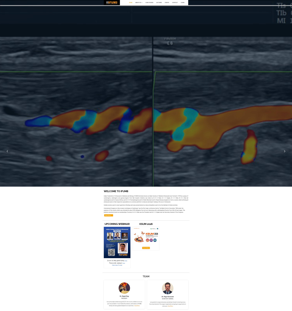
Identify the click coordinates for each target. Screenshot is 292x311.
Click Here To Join (117, 265)
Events (167, 2)
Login (182, 2)
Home (130, 2)
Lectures (159, 2)
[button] (7, 151)
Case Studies (149, 2)
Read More (108, 215)
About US (138, 2)
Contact (175, 2)
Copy (125, 260)
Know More (146, 248)
